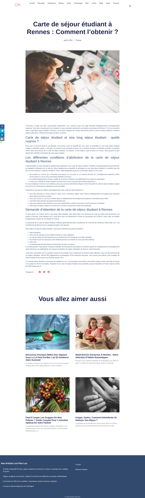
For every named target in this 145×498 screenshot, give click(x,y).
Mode (101, 3)
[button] (129, 6)
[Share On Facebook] (2, 126)
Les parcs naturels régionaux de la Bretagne (18, 486)
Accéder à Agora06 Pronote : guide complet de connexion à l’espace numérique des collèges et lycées (35, 470)
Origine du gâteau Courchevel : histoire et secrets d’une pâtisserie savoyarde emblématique (35, 476)
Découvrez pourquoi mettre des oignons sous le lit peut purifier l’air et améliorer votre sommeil (47, 357)
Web (87, 3)
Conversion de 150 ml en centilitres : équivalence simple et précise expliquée (30, 481)
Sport (108, 3)
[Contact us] (2, 139)
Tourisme (116, 3)
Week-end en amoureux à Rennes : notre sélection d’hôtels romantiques (96, 356)
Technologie (78, 3)
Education (41, 3)
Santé (69, 3)
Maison (61, 3)
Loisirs (94, 3)
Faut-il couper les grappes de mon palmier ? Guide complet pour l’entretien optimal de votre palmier (47, 420)
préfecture (32, 186)
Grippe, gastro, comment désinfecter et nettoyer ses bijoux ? (96, 418)
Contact (78, 464)
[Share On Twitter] (2, 131)
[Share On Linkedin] (2, 135)
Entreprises (52, 3)
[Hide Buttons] (1, 142)
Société (32, 3)
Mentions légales (81, 469)
